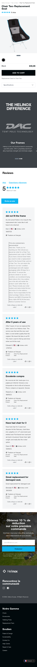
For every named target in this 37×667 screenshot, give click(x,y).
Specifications (9, 85)
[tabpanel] (18, 34)
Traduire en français (14, 235)
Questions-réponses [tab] (18, 182)
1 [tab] (18, 55)
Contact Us (6, 640)
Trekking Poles (7, 620)
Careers (4, 650)
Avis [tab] (4, 182)
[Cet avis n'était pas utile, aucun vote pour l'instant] (29, 307)
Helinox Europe (6, 3)
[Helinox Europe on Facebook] (8, 588)
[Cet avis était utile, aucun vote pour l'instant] (25, 307)
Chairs (4, 613)
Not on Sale (15, 3)
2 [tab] (20, 158)
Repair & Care (6, 647)
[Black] (3, 60)
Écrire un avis (10, 201)
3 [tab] (21, 158)
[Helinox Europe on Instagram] (3, 588)
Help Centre (6, 643)
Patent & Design (7, 633)
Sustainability (6, 637)
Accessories (6, 616)
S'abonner (18, 549)
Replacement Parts (8, 623)
